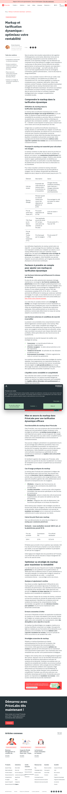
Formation (46, 774)
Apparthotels (17, 777)
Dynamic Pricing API (9, 781)
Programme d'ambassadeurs (59, 779)
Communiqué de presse (39, 777)
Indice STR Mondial (28, 769)
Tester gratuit (47, 770)
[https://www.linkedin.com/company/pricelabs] (56, 791)
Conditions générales (35, 791)
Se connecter (62, 5)
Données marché (38, 772)
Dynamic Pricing (8, 767)
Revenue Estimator (28, 772)
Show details (56, 401)
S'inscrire (55, 784)
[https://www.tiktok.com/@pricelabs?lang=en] (61, 791)
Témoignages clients (38, 770)
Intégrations (17, 781)
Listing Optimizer (8, 777)
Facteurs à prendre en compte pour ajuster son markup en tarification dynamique (12, 67)
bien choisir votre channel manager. (35, 298)
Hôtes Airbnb (17, 767)
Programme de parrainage (59, 777)
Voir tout (59, 733)
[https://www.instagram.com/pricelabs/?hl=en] (58, 791)
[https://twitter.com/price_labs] (54, 791)
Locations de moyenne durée (20, 774)
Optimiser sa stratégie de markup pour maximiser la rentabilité (12, 81)
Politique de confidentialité (24, 791)
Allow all (53, 406)
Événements (27, 776)
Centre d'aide (46, 772)
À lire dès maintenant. (48, 1)
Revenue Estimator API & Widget (11, 784)
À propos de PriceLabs (58, 767)
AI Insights (7, 779)
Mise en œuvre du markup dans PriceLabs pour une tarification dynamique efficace (11, 74)
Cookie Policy (44, 791)
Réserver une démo (47, 767)
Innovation (37, 774)
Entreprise (39, 5)
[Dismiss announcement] (65, 1)
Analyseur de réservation (29, 774)
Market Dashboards (8, 770)
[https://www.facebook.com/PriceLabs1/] (51, 791)
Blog (6, 11)
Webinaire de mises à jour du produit (41, 781)
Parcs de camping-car (19, 772)
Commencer (9, 723)
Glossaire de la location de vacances (41, 779)
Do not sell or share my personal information (14, 406)
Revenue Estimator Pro (9, 774)
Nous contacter (57, 772)
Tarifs (28, 5)
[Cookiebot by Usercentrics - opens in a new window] (56, 386)
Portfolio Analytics (8, 772)
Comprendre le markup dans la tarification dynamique (13, 60)
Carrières (55, 774)
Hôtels (33, 5)
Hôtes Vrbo (17, 770)
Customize (32, 406)
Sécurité (15, 791)
